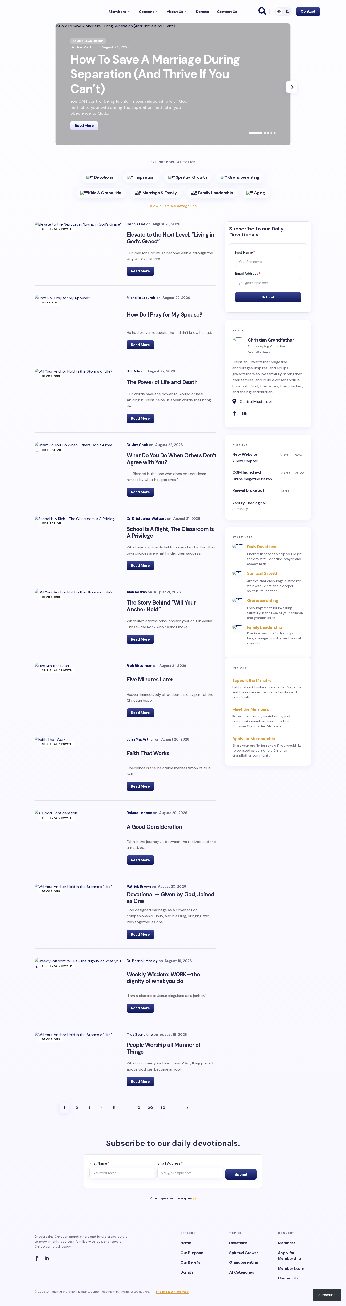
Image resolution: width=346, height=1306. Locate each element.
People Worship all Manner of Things (163, 1048)
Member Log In (291, 1268)
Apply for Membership (253, 739)
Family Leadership (264, 627)
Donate (202, 11)
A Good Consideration (154, 826)
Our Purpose (192, 1252)
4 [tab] (271, 133)
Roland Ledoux (139, 813)
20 (150, 1107)
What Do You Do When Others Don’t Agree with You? (171, 459)
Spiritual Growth (57, 228)
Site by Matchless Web (172, 1292)
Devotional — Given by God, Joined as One (170, 898)
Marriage (50, 302)
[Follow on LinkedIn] (245, 413)
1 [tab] (255, 133)
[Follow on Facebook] (236, 413)
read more (84, 125)
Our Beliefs (190, 1262)
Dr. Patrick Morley (142, 961)
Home (186, 1242)
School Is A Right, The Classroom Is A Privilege (170, 532)
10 (138, 1107)
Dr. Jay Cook (137, 445)
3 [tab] (268, 133)
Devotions (51, 376)
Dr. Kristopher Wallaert (146, 519)
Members (117, 11)
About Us (175, 11)
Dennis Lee (136, 224)
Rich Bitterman (139, 666)
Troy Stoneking (140, 1035)
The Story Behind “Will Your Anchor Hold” (161, 606)
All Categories (241, 1272)
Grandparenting (262, 600)
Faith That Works (148, 753)
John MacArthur (140, 740)
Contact (308, 11)
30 (162, 1107)
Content (146, 11)
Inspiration (51, 449)
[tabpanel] (173, 84)
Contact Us (227, 11)
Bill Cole (133, 371)
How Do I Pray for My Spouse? (165, 314)
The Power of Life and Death (162, 382)
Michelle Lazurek (141, 298)
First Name (245, 252)
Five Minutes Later (150, 679)
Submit (268, 297)
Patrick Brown (139, 887)
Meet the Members (250, 709)
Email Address (248, 273)
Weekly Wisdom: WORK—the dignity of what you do (163, 978)
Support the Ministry (252, 680)
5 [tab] (275, 133)
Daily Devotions (261, 546)
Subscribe (327, 1294)
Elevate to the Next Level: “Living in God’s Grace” (170, 238)
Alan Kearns (137, 592)
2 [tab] (265, 133)
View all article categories (173, 206)
